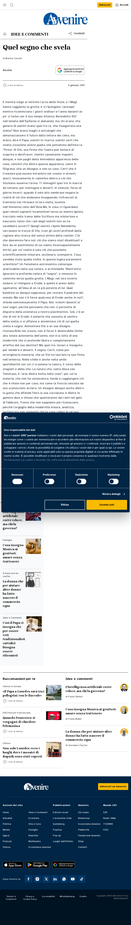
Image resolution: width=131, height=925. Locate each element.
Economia (33, 818)
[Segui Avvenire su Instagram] (37, 879)
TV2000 (108, 823)
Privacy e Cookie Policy (30, 897)
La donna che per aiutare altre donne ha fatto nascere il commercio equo (13, 593)
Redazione (84, 818)
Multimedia (34, 841)
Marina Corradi (13, 58)
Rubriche (33, 835)
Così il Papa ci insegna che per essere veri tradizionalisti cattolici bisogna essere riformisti (14, 639)
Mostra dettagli (111, 493)
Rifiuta (65, 504)
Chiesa (6, 847)
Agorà (6, 835)
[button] (5, 5)
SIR (105, 812)
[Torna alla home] (5, 34)
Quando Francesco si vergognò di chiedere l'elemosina (19, 722)
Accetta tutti (106, 504)
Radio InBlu (109, 818)
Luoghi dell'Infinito (63, 841)
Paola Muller (75, 718)
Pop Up (57, 835)
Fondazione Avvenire (89, 835)
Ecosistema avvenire (39, 847)
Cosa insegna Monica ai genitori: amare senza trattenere (13, 553)
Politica (7, 823)
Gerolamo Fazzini (77, 745)
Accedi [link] (124, 4)
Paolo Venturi (75, 696)
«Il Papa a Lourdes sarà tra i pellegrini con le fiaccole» (24, 693)
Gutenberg (58, 823)
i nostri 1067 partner (24, 435)
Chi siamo (83, 812)
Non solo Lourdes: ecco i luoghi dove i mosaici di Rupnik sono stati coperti (22, 752)
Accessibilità (48, 896)
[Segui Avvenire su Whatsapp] (64, 879)
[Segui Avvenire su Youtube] (73, 879)
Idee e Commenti (37, 812)
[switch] (49, 481)
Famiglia (33, 829)
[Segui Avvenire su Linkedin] (55, 879)
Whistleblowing (67, 896)
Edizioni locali (60, 812)
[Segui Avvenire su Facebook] (28, 879)
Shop (81, 841)
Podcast (7, 841)
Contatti (82, 847)
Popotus (57, 829)
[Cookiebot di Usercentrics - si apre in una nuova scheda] (112, 417)
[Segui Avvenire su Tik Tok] (81, 879)
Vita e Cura (34, 823)
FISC (106, 829)
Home (6, 812)
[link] (104, 4)
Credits (83, 896)
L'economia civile (62, 818)
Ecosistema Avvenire (89, 823)
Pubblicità (83, 829)
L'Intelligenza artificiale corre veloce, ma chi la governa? (13, 520)
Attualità (7, 818)
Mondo (6, 829)
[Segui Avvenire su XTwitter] (46, 879)
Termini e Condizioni (11, 897)
